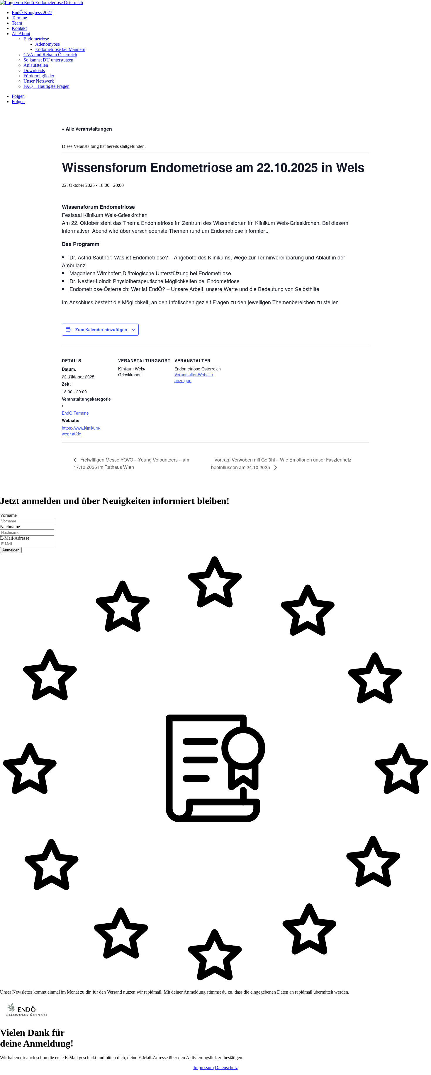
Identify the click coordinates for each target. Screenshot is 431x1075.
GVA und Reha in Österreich (50, 54)
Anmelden (10, 550)
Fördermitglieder (38, 75)
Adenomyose (47, 44)
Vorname (8, 515)
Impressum (204, 1067)
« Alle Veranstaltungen (87, 128)
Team (17, 22)
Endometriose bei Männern (60, 49)
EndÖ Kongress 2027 (32, 12)
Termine (19, 17)
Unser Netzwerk (38, 80)
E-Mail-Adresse (14, 538)
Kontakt (19, 28)
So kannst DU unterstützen (48, 59)
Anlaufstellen (35, 65)
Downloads (34, 70)
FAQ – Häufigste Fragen (46, 86)
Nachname (10, 526)
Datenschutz (226, 1067)
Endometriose (36, 38)
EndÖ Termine (75, 413)
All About (21, 33)
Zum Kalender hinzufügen (101, 329)
